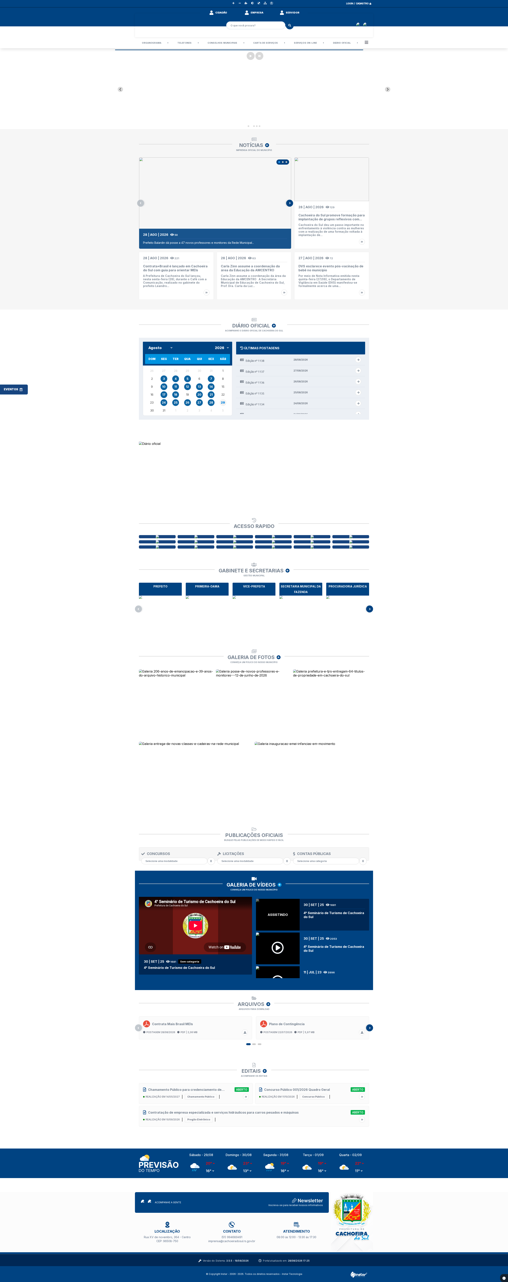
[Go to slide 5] (259, 126)
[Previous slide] (120, 89)
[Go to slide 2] (251, 126)
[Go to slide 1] (248, 126)
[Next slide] (387, 89)
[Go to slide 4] (257, 126)
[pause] (259, 56)
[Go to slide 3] (254, 126)
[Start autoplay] (251, 56)
